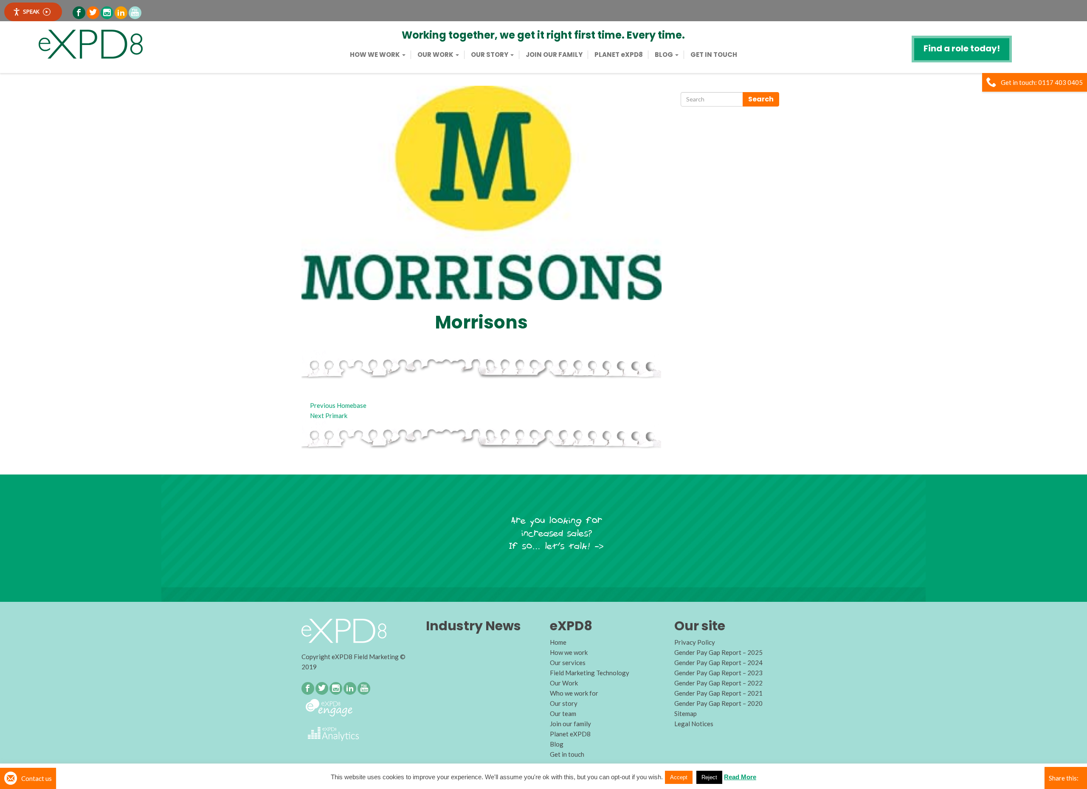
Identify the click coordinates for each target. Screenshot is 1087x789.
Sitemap (685, 713)
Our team (563, 713)
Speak (31, 11)
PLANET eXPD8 (618, 55)
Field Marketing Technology (589, 673)
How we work (375, 55)
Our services (568, 662)
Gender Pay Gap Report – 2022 (718, 683)
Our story (490, 55)
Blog (664, 55)
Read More (740, 777)
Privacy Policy (694, 642)
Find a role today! (962, 48)
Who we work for (574, 693)
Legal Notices (693, 723)
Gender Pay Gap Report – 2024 (718, 662)
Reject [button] (709, 777)
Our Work (436, 55)
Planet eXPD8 (570, 734)
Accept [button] (678, 777)
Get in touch (713, 55)
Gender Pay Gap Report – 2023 (718, 673)
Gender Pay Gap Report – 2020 (718, 703)
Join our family (554, 55)
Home (558, 642)
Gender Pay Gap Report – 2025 (718, 652)
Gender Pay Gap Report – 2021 (718, 693)
